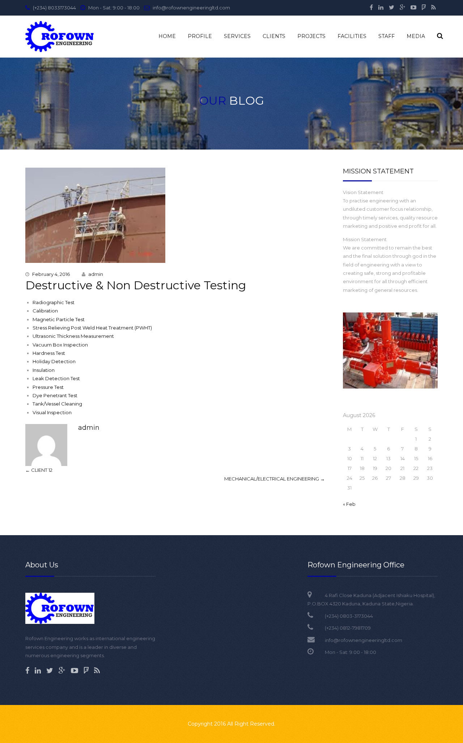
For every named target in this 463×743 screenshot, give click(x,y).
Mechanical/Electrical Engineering (274, 479)
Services (237, 36)
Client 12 (38, 470)
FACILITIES (351, 36)
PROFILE (200, 36)
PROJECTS (311, 36)
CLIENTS (274, 36)
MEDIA (416, 36)
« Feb (349, 504)
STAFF (386, 36)
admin (95, 274)
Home (167, 36)
